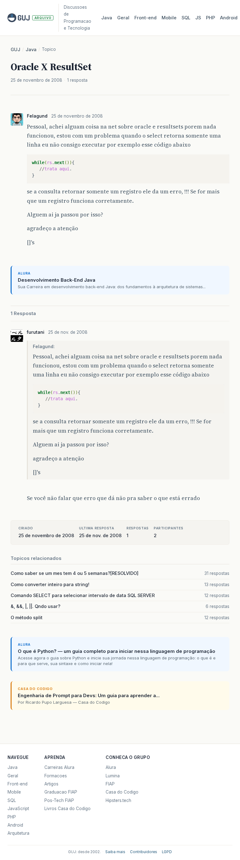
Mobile (169, 18)
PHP (210, 18)
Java (106, 18)
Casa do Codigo (122, 792)
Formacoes (55, 775)
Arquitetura (18, 833)
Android (229, 18)
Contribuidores (143, 852)
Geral (123, 18)
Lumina (113, 775)
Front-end (18, 783)
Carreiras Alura (59, 767)
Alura (111, 767)
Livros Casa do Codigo (67, 808)
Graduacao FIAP (60, 792)
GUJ (15, 49)
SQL (186, 18)
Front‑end (145, 18)
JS (198, 18)
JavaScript (18, 808)
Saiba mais (115, 852)
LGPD (167, 852)
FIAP (110, 783)
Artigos (51, 783)
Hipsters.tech (118, 800)
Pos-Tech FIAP (59, 800)
